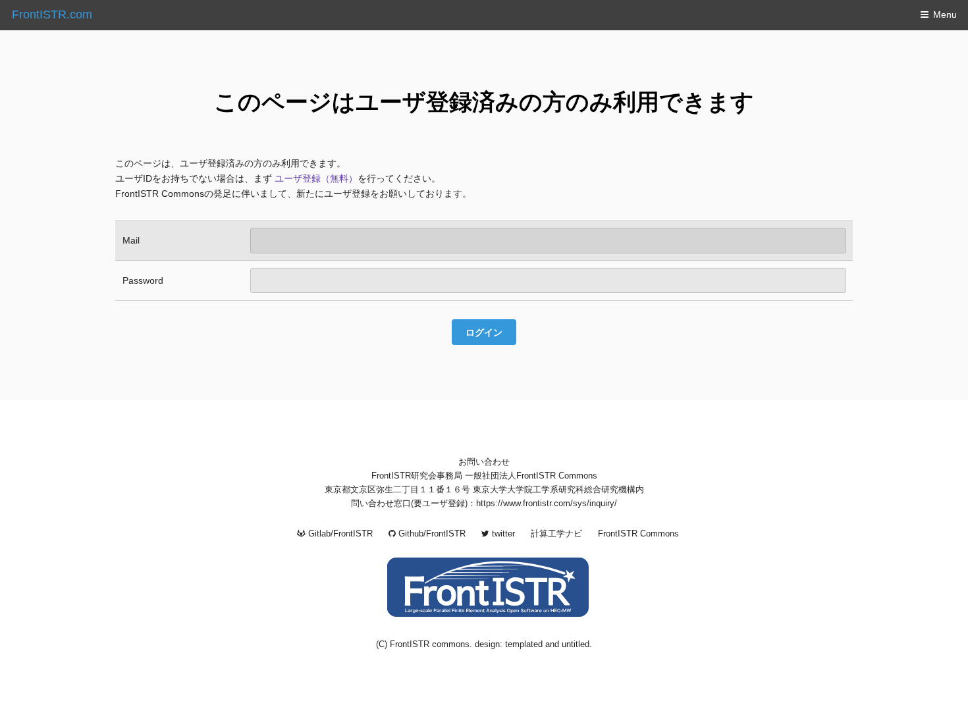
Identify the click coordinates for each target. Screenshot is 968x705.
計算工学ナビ (556, 533)
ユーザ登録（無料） (316, 178)
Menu (945, 14)
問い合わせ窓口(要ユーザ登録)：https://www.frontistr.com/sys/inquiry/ (484, 503)
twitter (502, 533)
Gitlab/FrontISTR (339, 533)
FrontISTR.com (52, 14)
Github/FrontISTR (431, 533)
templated (524, 644)
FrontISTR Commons (638, 533)
